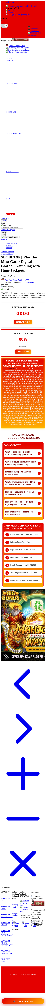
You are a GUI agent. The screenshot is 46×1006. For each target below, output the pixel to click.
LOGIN (34, 28)
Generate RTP (23, 351)
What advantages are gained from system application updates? (20, 483)
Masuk (4, 221)
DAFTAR (35, 31)
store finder (25, 50)
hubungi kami (15, 906)
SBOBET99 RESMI (5, 924)
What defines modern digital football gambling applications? (19, 453)
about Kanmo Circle (17, 46)
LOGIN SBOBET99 (23, 1001)
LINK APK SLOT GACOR (5, 961)
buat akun (9, 246)
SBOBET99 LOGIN (5, 899)
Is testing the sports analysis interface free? (18, 473)
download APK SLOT (28, 6)
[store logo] (19, 41)
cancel (4, 232)
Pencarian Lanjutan (8, 230)
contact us (24, 52)
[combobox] (12, 227)
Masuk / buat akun (12, 243)
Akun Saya (5, 218)
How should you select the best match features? (19, 513)
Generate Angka (23, 322)
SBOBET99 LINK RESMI (6, 952)
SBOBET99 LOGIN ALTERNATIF (7, 943)
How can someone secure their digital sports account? (19, 503)
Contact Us (32, 35)
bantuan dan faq (15, 914)
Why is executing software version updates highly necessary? (20, 463)
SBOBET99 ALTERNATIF (7, 916)
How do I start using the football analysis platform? (19, 493)
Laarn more (29, 282)
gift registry (25, 15)
